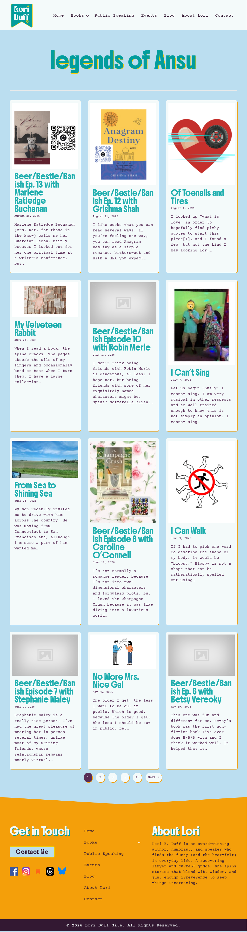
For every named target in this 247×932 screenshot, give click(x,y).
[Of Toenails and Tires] (201, 186)
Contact (224, 15)
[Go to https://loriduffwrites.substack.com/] (38, 871)
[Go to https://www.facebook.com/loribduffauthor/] (14, 871)
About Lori (195, 15)
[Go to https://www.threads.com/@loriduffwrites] (50, 871)
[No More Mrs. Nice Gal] (123, 700)
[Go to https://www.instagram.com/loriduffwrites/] (26, 871)
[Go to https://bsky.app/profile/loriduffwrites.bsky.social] (62, 871)
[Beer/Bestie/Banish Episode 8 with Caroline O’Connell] (123, 531)
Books (77, 15)
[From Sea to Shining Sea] (45, 531)
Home (58, 15)
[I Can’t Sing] (201, 355)
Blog (169, 15)
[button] (87, 15)
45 (137, 777)
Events (149, 15)
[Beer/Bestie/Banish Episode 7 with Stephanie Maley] (45, 700)
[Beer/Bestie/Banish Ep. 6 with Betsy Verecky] (201, 700)
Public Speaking (114, 15)
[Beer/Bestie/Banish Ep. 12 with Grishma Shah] (123, 186)
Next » (154, 777)
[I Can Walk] (201, 531)
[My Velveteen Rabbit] (45, 355)
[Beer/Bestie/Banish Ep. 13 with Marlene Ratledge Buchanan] (45, 186)
